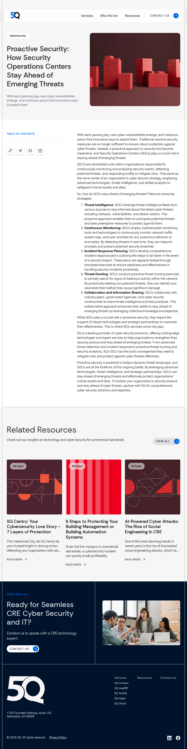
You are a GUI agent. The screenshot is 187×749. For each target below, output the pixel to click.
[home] (15, 15)
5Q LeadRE (121, 688)
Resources (132, 16)
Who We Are (109, 16)
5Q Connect (121, 682)
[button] (87, 15)
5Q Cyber (120, 698)
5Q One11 (120, 703)
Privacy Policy (57, 737)
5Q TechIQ (121, 693)
